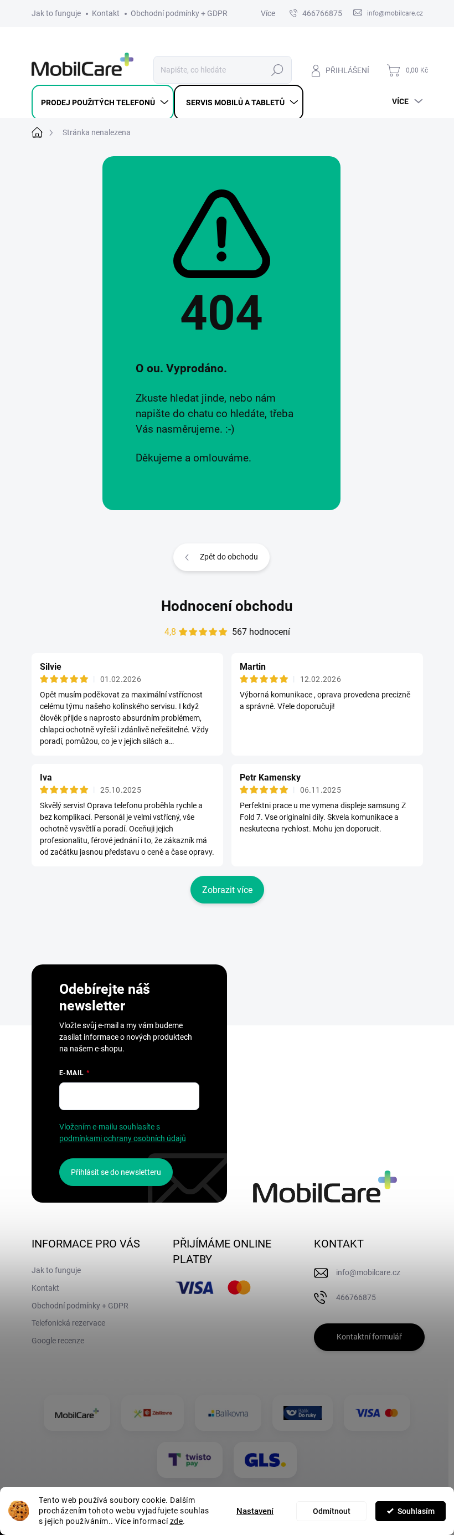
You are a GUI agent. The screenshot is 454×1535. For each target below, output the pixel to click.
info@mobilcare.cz (368, 1272)
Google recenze (58, 1340)
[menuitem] (103, 102)
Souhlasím (416, 1511)
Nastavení (255, 1511)
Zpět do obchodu (229, 556)
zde (176, 1521)
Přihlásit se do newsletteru (116, 1172)
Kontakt (106, 13)
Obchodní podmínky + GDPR (179, 13)
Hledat (277, 69)
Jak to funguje (56, 13)
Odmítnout (331, 1511)
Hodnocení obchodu (227, 606)
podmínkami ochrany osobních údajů (122, 1138)
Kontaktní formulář (369, 1336)
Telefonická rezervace (68, 1322)
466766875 (322, 13)
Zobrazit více (227, 890)
